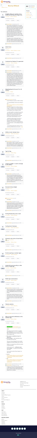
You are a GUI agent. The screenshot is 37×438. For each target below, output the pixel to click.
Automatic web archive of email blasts (13, 238)
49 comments (7, 242)
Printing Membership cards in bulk (13, 213)
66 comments (7, 280)
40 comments (7, 166)
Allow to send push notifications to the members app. (14, 317)
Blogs (15, 152)
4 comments (7, 91)
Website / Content (17, 50)
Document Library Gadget (11, 187)
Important (13, 20)
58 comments (7, 152)
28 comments (7, 133)
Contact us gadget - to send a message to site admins (14, 164)
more (22, 126)
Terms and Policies (18, 433)
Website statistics (9, 304)
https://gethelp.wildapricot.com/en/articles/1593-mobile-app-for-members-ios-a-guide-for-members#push (15, 360)
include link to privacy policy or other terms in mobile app (13, 266)
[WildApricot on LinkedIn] (17, 429)
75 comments (7, 227)
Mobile (15, 267)
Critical (18, 20)
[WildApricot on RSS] (25, 429)
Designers (28, 12)
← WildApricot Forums (4, 7)
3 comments (7, 16)
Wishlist (11, 16)
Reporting (15, 305)
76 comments (7, 190)
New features (16, 133)
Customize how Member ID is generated (14, 61)
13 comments (7, 305)
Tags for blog (8, 151)
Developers (28, 14)
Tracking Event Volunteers (11, 226)
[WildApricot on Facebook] (12, 429)
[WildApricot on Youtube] (20, 429)
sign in (33, 6)
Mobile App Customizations (11, 278)
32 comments (7, 62)
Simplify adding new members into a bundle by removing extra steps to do (13, 14)
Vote (3, 17)
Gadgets (15, 166)
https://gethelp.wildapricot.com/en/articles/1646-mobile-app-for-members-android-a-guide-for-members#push (15, 356)
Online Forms (8, 47)
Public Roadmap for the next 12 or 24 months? (13, 90)
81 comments (7, 50)
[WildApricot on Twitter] (15, 429)
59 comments (7, 254)
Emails (15, 242)
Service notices (28, 15)
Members (15, 16)
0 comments (7, 267)
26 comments (7, 215)
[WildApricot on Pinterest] (22, 429)
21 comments (7, 319)
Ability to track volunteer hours (12, 132)
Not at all (8, 20)
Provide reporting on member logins (13, 253)
